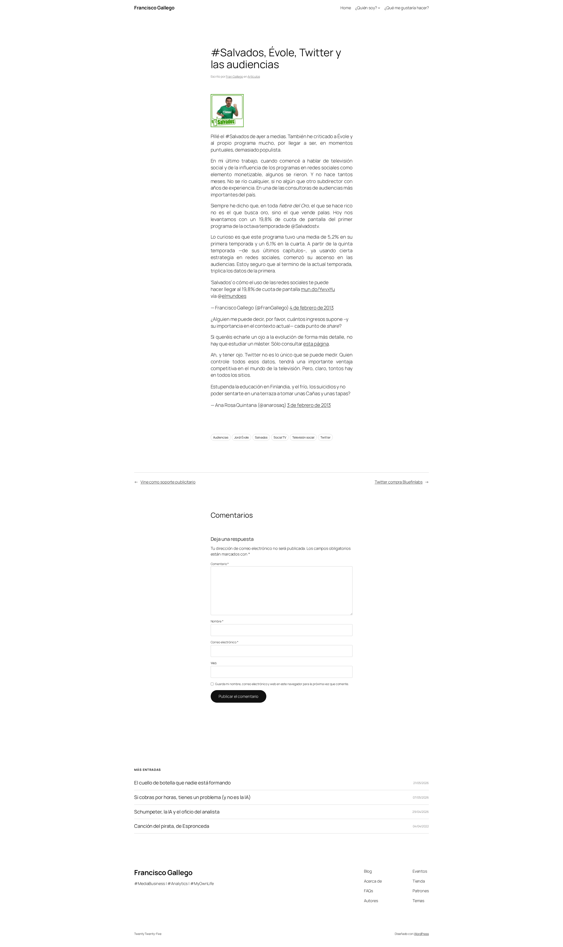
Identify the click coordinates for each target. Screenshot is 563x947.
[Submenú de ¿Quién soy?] (379, 8)
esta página (316, 343)
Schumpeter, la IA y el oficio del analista (176, 812)
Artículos (254, 76)
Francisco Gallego (154, 7)
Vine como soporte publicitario (168, 481)
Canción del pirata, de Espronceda (171, 826)
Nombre (217, 621)
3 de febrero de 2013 (309, 405)
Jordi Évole (241, 437)
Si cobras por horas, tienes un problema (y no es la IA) (192, 797)
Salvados (261, 437)
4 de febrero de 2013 (312, 307)
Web (214, 663)
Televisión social (303, 437)
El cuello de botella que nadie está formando (182, 783)
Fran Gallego (234, 76)
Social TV (280, 437)
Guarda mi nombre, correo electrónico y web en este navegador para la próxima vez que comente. (282, 684)
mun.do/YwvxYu (318, 289)
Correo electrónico (224, 642)
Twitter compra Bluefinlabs (398, 481)
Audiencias (220, 437)
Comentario (220, 564)
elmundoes (234, 296)
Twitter (325, 437)
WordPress (421, 934)
